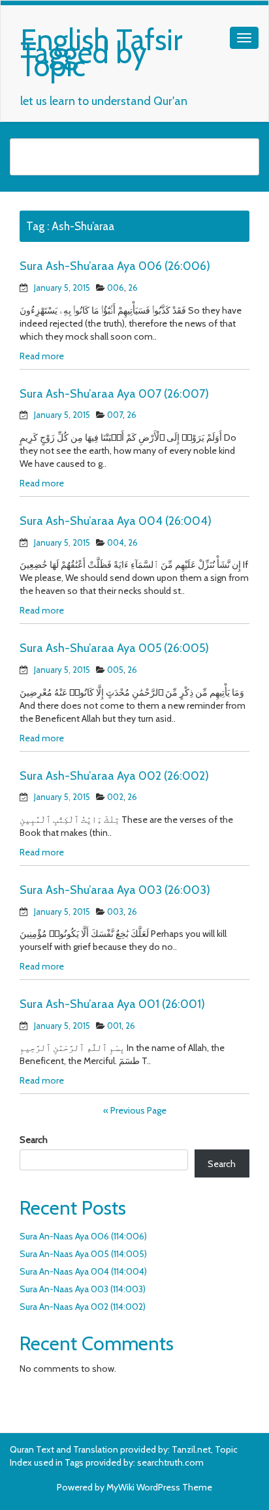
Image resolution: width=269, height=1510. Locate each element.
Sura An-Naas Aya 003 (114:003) (83, 1289)
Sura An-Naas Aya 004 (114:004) (83, 1271)
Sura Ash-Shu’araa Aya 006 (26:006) (115, 266)
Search (34, 1140)
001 (114, 1025)
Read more (42, 356)
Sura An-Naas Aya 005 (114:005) (83, 1254)
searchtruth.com (170, 1462)
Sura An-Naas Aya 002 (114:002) (83, 1306)
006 (115, 287)
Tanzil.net (191, 1449)
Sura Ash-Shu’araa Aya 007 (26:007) (114, 394)
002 (115, 797)
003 (115, 911)
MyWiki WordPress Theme (159, 1487)
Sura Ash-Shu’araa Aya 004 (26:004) (116, 521)
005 (115, 669)
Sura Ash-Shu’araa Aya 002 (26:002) (114, 776)
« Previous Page (134, 1110)
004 (115, 542)
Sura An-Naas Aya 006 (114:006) (83, 1236)
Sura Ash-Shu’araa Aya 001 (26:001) (112, 1004)
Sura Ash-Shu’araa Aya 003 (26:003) (115, 890)
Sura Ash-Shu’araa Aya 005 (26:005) (114, 648)
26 (133, 287)
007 (115, 414)
